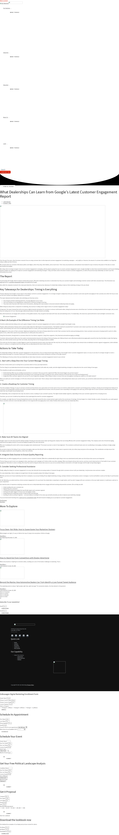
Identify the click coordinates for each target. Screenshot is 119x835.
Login (4, 143)
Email (1, 606)
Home (15, 642)
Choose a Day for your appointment (9, 727)
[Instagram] (16, 635)
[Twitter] (20, 635)
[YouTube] (27, 635)
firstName (2, 827)
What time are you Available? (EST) (8, 729)
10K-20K (18, 808)
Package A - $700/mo (7, 707)
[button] (7, 186)
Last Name (3, 721)
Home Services (21, 658)
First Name (3, 719)
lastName (2, 829)
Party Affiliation (4, 776)
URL (1, 804)
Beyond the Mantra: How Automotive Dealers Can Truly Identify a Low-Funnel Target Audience (38, 582)
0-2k (3, 808)
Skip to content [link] (4, 1)
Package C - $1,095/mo (32, 707)
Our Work (16, 645)
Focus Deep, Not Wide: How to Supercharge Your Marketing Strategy (27, 529)
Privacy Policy (30, 685)
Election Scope (4, 779)
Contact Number (4, 704)
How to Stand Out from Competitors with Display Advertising (24, 558)
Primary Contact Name (6, 700)
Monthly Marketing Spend (6, 806)
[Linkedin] (23, 635)
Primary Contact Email (5, 702)
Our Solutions (6, 8)
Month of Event (4, 752)
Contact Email (3, 747)
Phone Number (4, 723)
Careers (16, 644)
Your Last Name (4, 745)
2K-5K (7, 808)
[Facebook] (12, 635)
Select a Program (4, 706)
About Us (5, 117)
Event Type (3, 749)
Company (2, 796)
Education (5, 85)
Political (19, 659)
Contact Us (16, 647)
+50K (24, 808)
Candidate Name (4, 768)
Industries (5, 52)
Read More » (3, 536)
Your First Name (4, 743)
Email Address (3, 831)
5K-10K (12, 808)
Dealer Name (3, 698)
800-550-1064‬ (14, 632)
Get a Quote (17, 648)
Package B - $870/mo (19, 707)
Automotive (20, 656)
